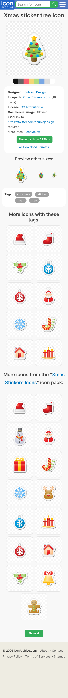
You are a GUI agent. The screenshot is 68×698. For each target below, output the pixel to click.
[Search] (54, 4)
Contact (57, 650)
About (44, 650)
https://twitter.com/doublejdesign (31, 122)
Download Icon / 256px (34, 139)
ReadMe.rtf (32, 132)
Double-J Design (34, 92)
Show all (34, 633)
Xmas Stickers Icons (37, 97)
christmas (23, 194)
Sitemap (59, 656)
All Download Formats (34, 147)
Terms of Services (37, 656)
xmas (20, 200)
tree (34, 200)
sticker (42, 194)
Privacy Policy (12, 656)
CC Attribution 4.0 (33, 107)
